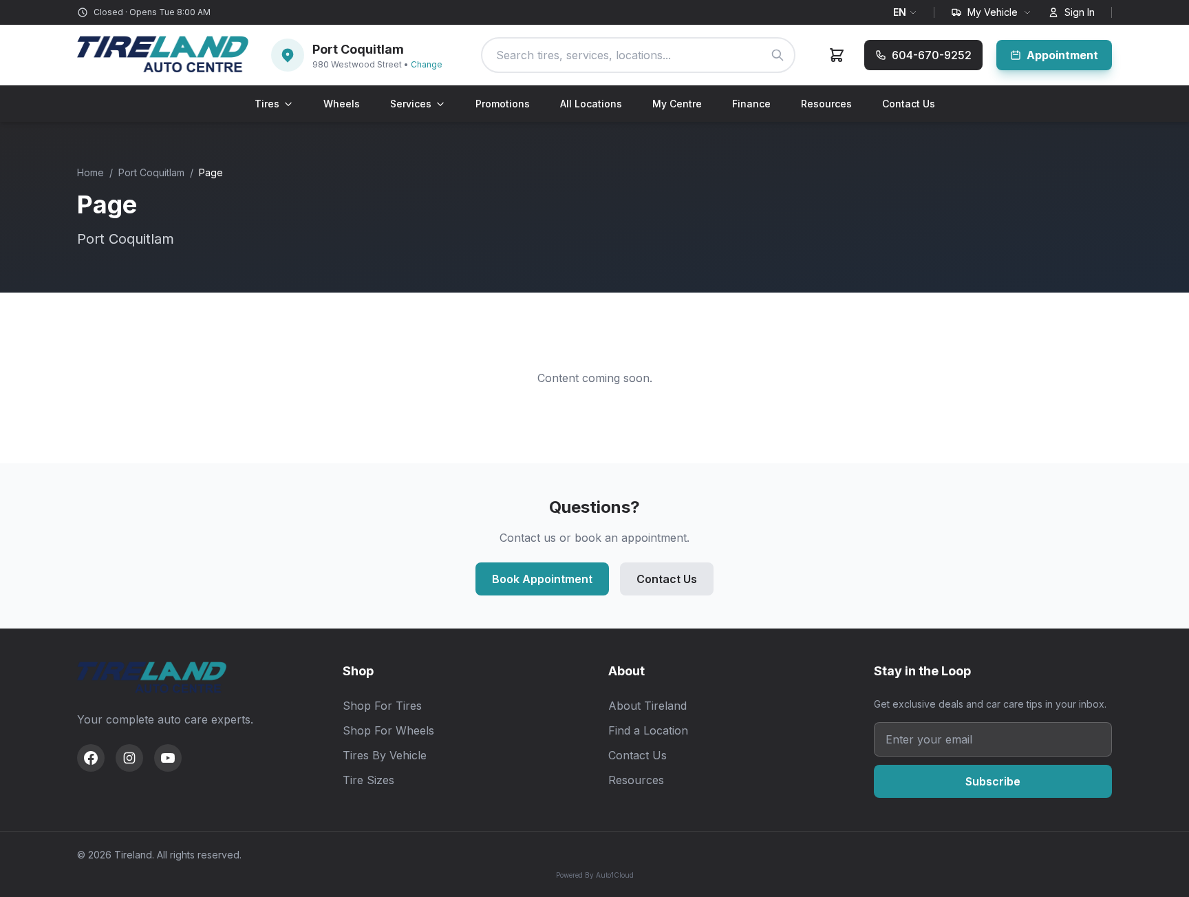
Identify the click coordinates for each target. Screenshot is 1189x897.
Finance (751, 103)
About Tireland (647, 706)
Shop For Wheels (388, 730)
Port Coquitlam (151, 172)
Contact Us (908, 103)
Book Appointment (542, 579)
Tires (267, 103)
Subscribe (992, 781)
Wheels (341, 103)
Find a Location (648, 730)
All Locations (591, 103)
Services (410, 103)
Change (426, 64)
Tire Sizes (368, 780)
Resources (826, 103)
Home (90, 172)
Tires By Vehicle (385, 755)
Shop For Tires (382, 706)
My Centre (677, 103)
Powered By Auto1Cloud (595, 875)
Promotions (502, 103)
